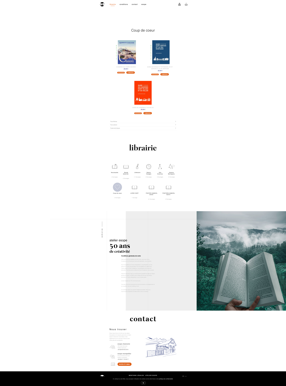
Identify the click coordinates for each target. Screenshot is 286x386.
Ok (143, 383)
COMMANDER (131, 72)
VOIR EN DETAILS (121, 72)
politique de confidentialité (166, 379)
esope (143, 4)
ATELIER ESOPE (151, 375)
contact (135, 4)
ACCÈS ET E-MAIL (124, 364)
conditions (124, 4)
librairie (113, 4)
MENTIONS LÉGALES (136, 375)
